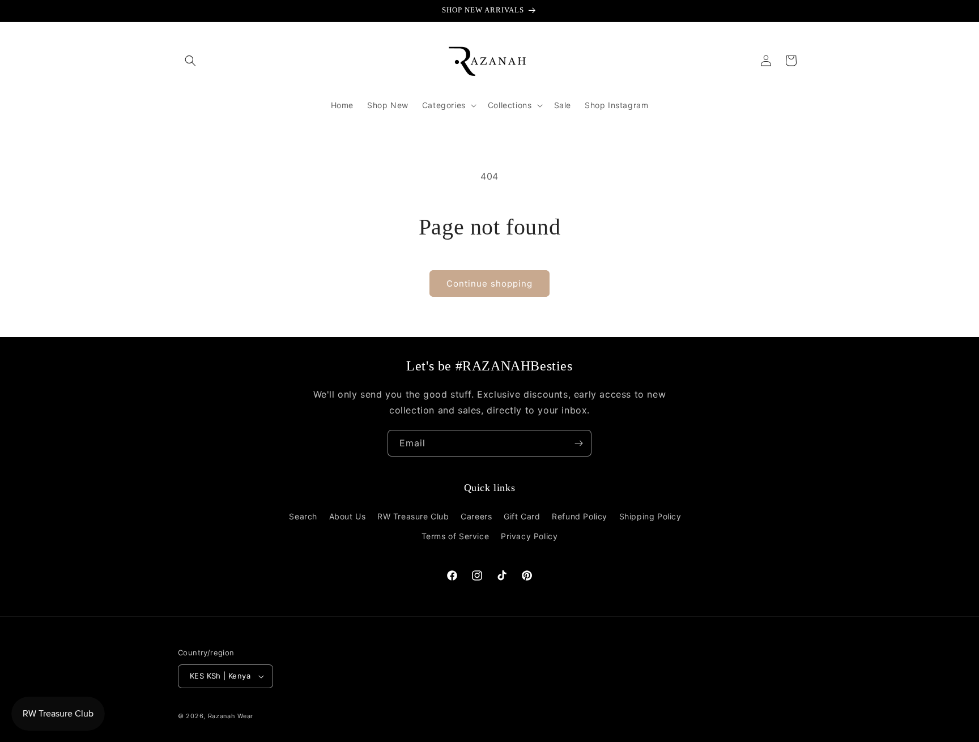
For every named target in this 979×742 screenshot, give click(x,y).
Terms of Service (456, 536)
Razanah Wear (230, 716)
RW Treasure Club (413, 516)
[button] (190, 60)
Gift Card (522, 516)
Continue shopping (489, 283)
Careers (476, 516)
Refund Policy (579, 516)
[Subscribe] (578, 443)
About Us (347, 516)
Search (303, 516)
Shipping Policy (650, 516)
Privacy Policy (529, 536)
